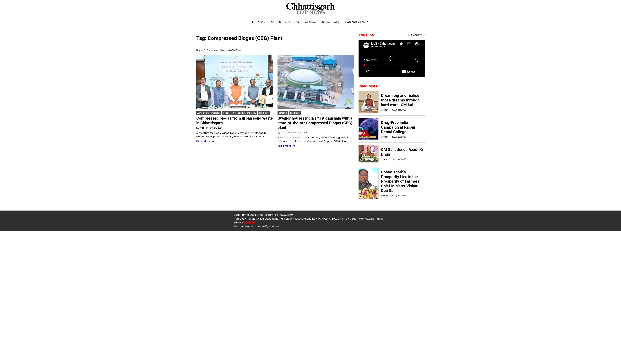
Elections (292, 22)
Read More (203, 141)
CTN (202, 128)
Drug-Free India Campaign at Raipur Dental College (398, 127)
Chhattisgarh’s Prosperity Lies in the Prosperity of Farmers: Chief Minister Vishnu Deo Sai (400, 181)
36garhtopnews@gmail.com (368, 219)
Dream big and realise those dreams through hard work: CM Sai (400, 100)
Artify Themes (270, 226)
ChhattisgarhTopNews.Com (274, 215)
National (309, 22)
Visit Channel (415, 34)
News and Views (354, 22)
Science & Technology (244, 113)
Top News (258, 22)
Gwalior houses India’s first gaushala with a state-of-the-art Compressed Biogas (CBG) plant (315, 123)
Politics (275, 22)
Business (215, 113)
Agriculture (203, 113)
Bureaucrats (330, 22)
